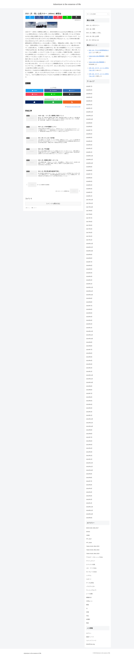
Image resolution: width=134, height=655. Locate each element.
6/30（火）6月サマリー (92, 25)
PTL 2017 (89, 539)
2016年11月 (89, 247)
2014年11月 (89, 335)
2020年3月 (89, 101)
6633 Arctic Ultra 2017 (92, 528)
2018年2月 (89, 192)
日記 (87, 615)
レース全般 (89, 593)
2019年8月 (89, 126)
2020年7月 (89, 86)
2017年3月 (89, 232)
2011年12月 (89, 463)
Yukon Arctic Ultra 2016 (92, 550)
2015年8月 (89, 302)
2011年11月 (89, 466)
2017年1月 (89, 240)
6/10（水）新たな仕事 (92, 36)
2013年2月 (89, 411)
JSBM (88, 535)
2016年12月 (89, 243)
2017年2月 (89, 236)
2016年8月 (89, 258)
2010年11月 (89, 510)
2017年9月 (89, 210)
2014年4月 (89, 360)
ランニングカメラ (91, 590)
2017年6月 (89, 221)
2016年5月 (89, 269)
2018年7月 (89, 174)
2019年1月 (89, 152)
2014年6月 (89, 353)
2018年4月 (89, 185)
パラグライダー (90, 586)
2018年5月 (89, 181)
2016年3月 (89, 276)
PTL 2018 (89, 542)
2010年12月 (89, 506)
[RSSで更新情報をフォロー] (72, 102)
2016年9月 (89, 254)
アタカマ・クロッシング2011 (94, 557)
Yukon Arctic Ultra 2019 (92, 553)
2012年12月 (89, 419)
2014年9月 (89, 342)
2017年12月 (89, 199)
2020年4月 (89, 97)
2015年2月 (89, 324)
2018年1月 (89, 196)
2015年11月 (89, 291)
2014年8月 (89, 346)
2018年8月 (89, 170)
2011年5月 (89, 488)
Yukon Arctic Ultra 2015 (92, 546)
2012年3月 (89, 452)
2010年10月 (89, 514)
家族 (87, 604)
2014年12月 (89, 331)
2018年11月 (89, 159)
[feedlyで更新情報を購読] (53, 102)
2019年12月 (89, 112)
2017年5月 (89, 225)
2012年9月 (89, 430)
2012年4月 (89, 448)
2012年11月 (89, 422)
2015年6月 (89, 309)
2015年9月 (89, 298)
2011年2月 (89, 499)
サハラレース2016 (91, 572)
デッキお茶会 (90, 582)
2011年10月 (89, 470)
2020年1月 (89, 108)
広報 (87, 612)
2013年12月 (89, 375)
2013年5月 (89, 400)
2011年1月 (89, 503)
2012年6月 (89, 441)
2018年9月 (89, 166)
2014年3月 (89, 364)
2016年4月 (89, 273)
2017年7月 (89, 218)
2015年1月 (89, 327)
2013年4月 (89, 404)
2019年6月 (89, 134)
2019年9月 (89, 123)
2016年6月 (89, 265)
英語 (87, 623)
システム (88, 575)
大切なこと (89, 601)
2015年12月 (89, 287)
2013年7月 (89, 393)
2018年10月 (89, 163)
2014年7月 (89, 349)
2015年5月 (89, 313)
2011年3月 (89, 496)
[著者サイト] (34, 102)
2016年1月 (89, 283)
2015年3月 (89, 320)
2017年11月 (89, 203)
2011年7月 (89, 481)
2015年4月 (89, 316)
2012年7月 (89, 437)
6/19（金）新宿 (90, 29)
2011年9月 (89, 474)
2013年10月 (89, 382)
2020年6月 (89, 90)
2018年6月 (89, 177)
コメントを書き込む (53, 203)
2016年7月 (89, 262)
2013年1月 (89, 415)
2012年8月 (89, 433)
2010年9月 (89, 517)
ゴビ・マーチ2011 (91, 568)
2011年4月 (89, 492)
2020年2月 (89, 104)
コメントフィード (91, 640)
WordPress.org (90, 644)
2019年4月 (89, 141)
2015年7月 (89, 305)
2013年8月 (89, 389)
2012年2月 (89, 455)
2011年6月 (89, 485)
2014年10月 (89, 338)
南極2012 (89, 597)
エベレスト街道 (90, 564)
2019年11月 (89, 115)
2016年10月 (89, 251)
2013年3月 (89, 408)
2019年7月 (89, 130)
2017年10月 (89, 207)
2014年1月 (89, 371)
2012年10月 (89, 426)
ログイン (88, 633)
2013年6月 (89, 397)
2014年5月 (89, 357)
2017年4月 (89, 229)
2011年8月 (89, 477)
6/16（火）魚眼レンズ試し (93, 32)
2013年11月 (89, 379)
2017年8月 (89, 214)
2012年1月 (89, 459)
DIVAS (88, 531)
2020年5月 (89, 93)
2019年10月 (89, 119)
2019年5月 (89, 137)
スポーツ (28, 83)
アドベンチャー (90, 561)
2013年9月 (89, 386)
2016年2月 (89, 280)
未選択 (88, 619)
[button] (108, 14)
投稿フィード (90, 637)
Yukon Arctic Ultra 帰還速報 (96, 56)
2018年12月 (89, 156)
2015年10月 (89, 294)
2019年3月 (89, 145)
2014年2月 (89, 368)
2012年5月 (89, 444)
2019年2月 (89, 148)
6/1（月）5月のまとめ (92, 40)
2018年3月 (89, 188)
